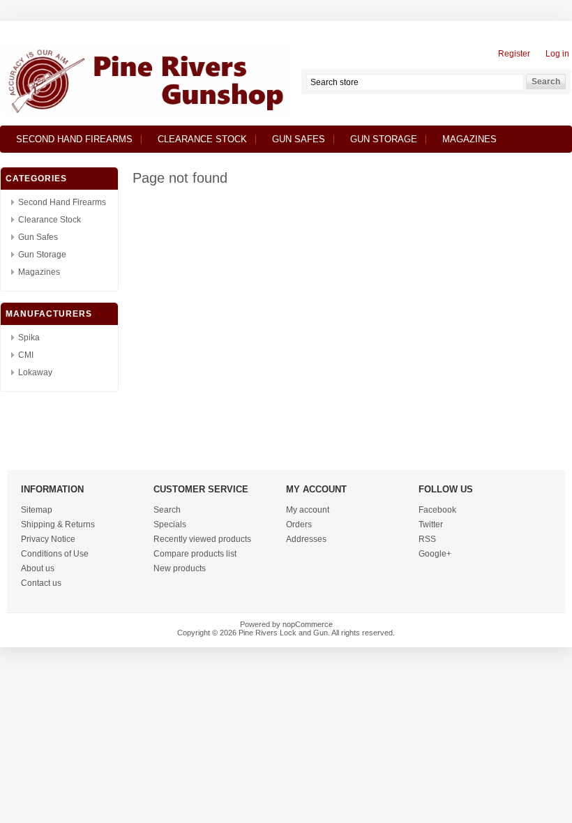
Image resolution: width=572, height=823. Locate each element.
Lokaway (35, 372)
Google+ (435, 554)
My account (307, 510)
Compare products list (194, 554)
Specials (169, 524)
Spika (29, 337)
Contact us (41, 583)
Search (167, 510)
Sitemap (36, 510)
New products (179, 568)
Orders (299, 524)
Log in (557, 54)
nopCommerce (308, 624)
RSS (427, 539)
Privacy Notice (48, 539)
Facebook (437, 510)
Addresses (306, 539)
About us (37, 568)
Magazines (469, 139)
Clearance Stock (202, 139)
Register (514, 54)
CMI (25, 355)
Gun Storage (383, 139)
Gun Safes (298, 139)
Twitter (431, 524)
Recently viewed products (202, 539)
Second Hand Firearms (74, 139)
